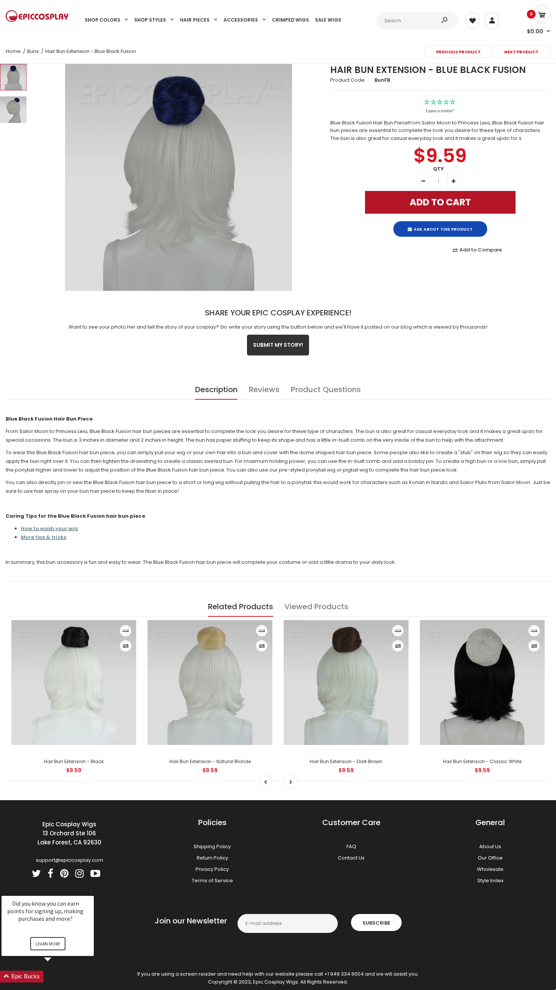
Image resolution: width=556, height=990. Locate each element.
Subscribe (376, 922)
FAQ (351, 846)
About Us (490, 846)
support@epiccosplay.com (69, 860)
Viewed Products (316, 606)
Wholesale (490, 869)
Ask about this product (443, 223)
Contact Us (351, 857)
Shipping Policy (212, 846)
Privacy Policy (212, 869)
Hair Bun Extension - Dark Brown (346, 761)
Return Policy (212, 857)
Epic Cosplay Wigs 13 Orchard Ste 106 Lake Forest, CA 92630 (69, 833)
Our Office (490, 857)
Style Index (490, 880)
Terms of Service (212, 880)
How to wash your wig (49, 528)
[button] (56, 976)
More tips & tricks (43, 537)
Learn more (48, 944)
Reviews (264, 389)
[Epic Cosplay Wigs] (38, 20)
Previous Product (458, 52)
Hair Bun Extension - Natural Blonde (210, 761)
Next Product (521, 52)
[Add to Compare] (126, 645)
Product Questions (326, 389)
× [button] (90, 890)
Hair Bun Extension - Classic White (482, 761)
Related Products (240, 606)
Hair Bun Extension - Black (74, 761)
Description (216, 389)
